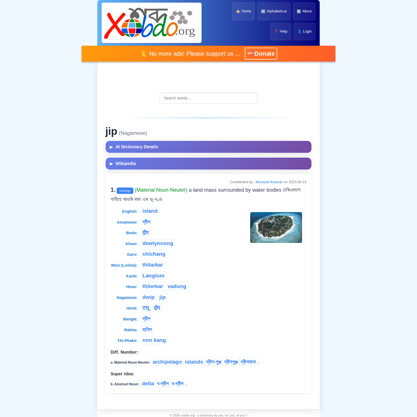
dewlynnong (157, 243)
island (150, 211)
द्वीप (145, 232)
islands (194, 362)
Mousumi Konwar (269, 182)
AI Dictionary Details (134, 146)
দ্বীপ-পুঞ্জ (213, 362)
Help (280, 31)
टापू (145, 308)
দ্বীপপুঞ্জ (231, 362)
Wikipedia (123, 163)
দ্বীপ (146, 222)
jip (162, 297)
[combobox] (208, 98)
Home (243, 11)
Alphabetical (273, 11)
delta (148, 383)
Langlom (153, 276)
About (304, 11)
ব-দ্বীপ (163, 383)
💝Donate (255, 53)
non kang (154, 340)
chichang (153, 254)
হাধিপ (147, 329)
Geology (125, 190)
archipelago (167, 362)
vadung (177, 286)
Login (304, 31)
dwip (148, 297)
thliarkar (152, 265)
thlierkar (152, 286)
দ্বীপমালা (248, 362)
